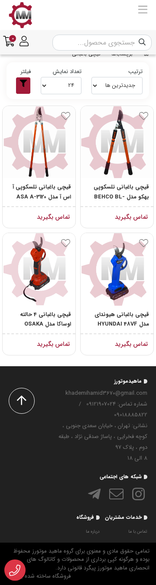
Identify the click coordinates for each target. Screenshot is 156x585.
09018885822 (130, 414)
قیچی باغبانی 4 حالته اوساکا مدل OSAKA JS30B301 (45, 319)
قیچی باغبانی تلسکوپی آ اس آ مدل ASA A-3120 (42, 192)
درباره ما (93, 531)
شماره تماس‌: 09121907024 (116, 404)
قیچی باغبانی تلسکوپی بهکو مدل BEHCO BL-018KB (121, 192)
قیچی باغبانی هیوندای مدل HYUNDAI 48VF (121, 319)
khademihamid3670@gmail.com (106, 393)
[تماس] (15, 570)
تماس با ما (137, 531)
